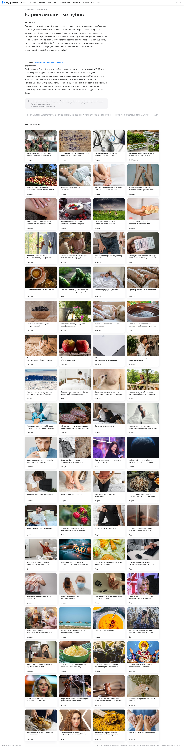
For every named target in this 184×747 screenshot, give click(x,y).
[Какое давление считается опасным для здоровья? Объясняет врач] (109, 146)
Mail (3, 745)
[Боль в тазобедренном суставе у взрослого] (109, 248)
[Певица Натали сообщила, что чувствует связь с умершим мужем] (143, 589)
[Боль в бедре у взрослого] (109, 521)
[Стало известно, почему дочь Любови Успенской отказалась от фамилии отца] (75, 725)
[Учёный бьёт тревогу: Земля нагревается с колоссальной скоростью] (143, 453)
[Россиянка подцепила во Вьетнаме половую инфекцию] (41, 248)
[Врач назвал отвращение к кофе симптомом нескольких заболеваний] (41, 453)
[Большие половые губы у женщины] (75, 180)
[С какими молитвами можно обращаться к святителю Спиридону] (143, 657)
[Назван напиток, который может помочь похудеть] (143, 351)
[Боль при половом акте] (109, 419)
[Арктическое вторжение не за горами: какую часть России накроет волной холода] (41, 385)
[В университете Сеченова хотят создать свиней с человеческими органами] (143, 282)
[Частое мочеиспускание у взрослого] (109, 487)
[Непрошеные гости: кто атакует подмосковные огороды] (75, 248)
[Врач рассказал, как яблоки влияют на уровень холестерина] (41, 180)
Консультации (29, 9)
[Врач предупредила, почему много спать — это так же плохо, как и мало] (109, 282)
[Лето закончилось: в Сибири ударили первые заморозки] (109, 657)
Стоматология (42, 9)
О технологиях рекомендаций (149, 745)
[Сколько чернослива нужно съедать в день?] (41, 317)
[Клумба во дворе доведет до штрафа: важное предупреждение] (75, 317)
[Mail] (3, 2)
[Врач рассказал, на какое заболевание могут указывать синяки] (143, 180)
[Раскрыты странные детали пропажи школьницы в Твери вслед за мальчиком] (143, 623)
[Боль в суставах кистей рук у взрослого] (41, 589)
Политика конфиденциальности (170, 745)
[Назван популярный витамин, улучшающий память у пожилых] (143, 385)
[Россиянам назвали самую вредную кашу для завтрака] (75, 214)
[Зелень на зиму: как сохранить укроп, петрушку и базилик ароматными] (143, 146)
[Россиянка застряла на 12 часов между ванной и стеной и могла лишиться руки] (41, 419)
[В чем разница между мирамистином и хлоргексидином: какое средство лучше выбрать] (75, 589)
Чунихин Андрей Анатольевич (48, 62)
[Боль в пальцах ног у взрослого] (143, 725)
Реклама (18, 745)
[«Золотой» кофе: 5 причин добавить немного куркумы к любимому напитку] (109, 725)
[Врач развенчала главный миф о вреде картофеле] (41, 725)
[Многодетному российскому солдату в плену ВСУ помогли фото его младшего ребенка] (41, 146)
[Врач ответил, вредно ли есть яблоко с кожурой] (75, 351)
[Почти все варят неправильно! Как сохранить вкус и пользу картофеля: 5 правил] (75, 657)
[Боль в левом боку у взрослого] (41, 521)
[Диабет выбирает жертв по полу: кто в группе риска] (109, 589)
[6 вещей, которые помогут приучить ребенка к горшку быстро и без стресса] (41, 555)
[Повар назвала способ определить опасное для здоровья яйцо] (143, 214)
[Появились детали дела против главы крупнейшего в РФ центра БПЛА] (109, 691)
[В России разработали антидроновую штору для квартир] (109, 351)
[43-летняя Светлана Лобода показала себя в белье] (41, 691)
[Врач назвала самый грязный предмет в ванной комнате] (143, 521)
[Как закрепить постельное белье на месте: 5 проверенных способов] (75, 385)
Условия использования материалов (115, 745)
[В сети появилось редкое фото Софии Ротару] (109, 453)
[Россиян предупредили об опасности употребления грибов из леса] (143, 487)
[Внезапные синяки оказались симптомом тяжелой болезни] (41, 214)
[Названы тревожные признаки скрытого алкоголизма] (41, 657)
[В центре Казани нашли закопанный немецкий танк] (75, 453)
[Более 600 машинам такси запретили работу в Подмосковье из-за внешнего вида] (75, 555)
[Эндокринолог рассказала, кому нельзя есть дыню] (109, 555)
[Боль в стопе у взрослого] (75, 487)
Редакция (99, 745)
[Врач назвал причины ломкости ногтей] (143, 691)
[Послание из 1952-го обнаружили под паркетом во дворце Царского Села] (75, 146)
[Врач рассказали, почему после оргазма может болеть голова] (41, 351)
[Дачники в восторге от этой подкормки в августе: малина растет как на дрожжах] (75, 521)
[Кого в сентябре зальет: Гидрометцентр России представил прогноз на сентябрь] (109, 214)
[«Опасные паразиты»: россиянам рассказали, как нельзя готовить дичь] (75, 419)
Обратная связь (134, 745)
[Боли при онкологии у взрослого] (41, 487)
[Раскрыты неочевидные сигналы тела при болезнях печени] (109, 180)
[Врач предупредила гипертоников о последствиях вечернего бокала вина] (41, 623)
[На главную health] (11, 2)
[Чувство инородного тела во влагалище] (109, 317)
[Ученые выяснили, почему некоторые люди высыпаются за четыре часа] (143, 419)
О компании (10, 745)
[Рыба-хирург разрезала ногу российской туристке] (75, 623)
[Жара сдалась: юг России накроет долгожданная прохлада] (75, 691)
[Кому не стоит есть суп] (109, 623)
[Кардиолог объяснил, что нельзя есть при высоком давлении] (41, 282)
